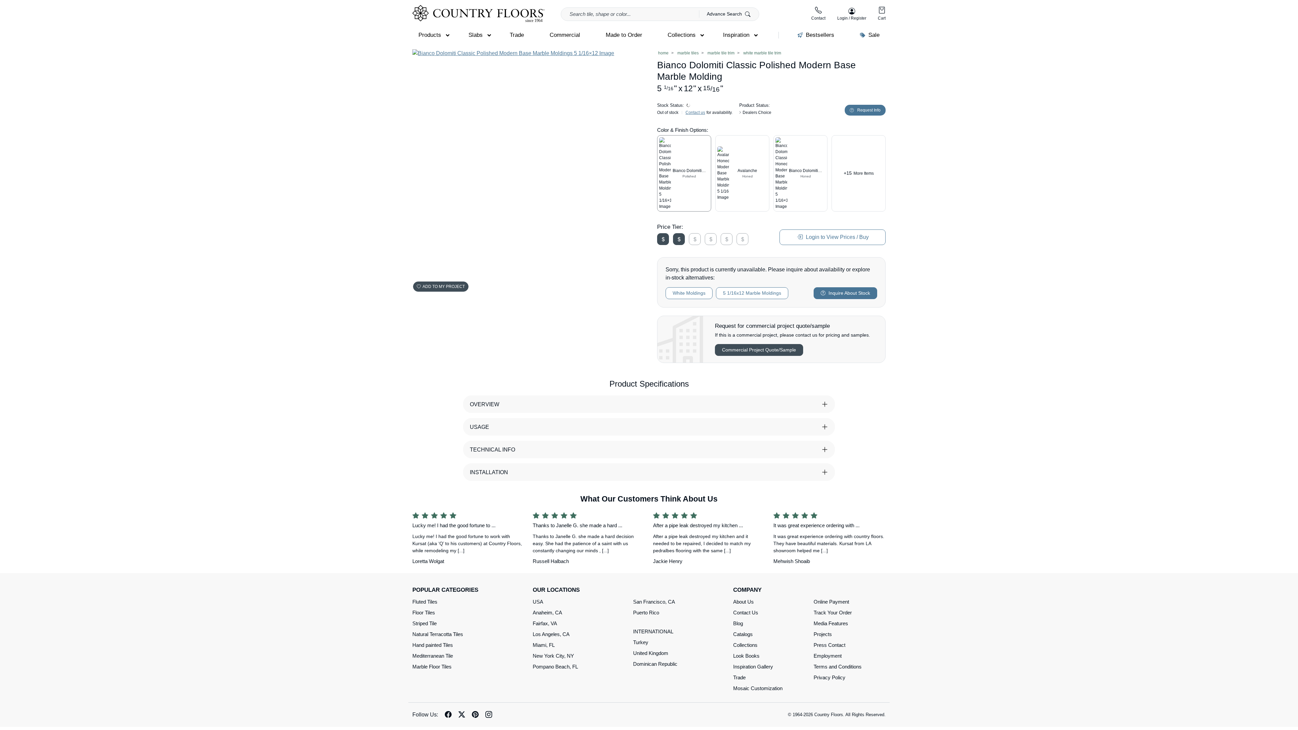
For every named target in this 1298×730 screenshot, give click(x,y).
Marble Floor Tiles (432, 667)
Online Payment (831, 602)
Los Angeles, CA (551, 634)
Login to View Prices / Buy (836, 237)
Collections (745, 645)
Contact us (695, 112)
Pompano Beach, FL (555, 667)
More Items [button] (859, 173)
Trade (739, 677)
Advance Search (725, 14)
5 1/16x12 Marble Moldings (752, 293)
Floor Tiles (423, 612)
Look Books (746, 656)
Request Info (869, 110)
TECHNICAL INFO (492, 450)
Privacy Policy (829, 677)
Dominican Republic (655, 664)
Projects (823, 634)
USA (538, 602)
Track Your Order (833, 612)
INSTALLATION (489, 472)
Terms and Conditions (838, 667)
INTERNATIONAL (653, 631)
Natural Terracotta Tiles (437, 634)
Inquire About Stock (848, 293)
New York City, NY (553, 656)
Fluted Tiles (424, 602)
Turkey (640, 642)
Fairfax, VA (545, 623)
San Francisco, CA (654, 602)
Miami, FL (544, 645)
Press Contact (829, 645)
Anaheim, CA (547, 612)
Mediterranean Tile (432, 656)
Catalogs (743, 634)
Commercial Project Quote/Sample (759, 349)
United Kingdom (650, 653)
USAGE (479, 427)
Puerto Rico (646, 612)
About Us (743, 602)
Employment (828, 656)
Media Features (831, 623)
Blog (738, 623)
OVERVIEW (484, 404)
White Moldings (689, 293)
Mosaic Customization (758, 688)
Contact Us (745, 612)
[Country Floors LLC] (478, 14)
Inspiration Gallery (753, 667)
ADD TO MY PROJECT (444, 286)
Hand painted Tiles (432, 645)
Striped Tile (424, 623)
